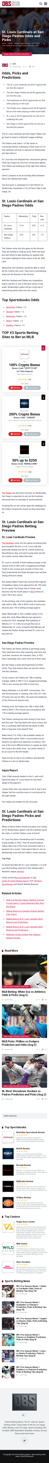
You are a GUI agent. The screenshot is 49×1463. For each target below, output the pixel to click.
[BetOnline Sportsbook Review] (24, 358)
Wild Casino (21, 1244)
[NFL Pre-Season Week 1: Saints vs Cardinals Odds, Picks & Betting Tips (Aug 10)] (8, 1297)
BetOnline (10, 307)
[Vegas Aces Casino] (8, 1232)
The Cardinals (8, 543)
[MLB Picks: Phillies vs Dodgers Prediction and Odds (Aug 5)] (24, 1021)
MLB (33, 592)
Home (4, 43)
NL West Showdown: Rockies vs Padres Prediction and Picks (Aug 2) (24, 1093)
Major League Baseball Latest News (27, 43)
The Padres (7, 493)
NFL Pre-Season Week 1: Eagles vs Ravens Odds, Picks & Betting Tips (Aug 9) (31, 1321)
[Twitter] (24, 1440)
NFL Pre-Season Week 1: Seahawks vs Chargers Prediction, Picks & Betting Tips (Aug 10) (31, 1306)
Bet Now (16, 388)
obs (14, 64)
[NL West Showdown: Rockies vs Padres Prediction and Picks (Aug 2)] (24, 1071)
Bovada (9, 312)
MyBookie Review (24, 1181)
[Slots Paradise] (8, 1272)
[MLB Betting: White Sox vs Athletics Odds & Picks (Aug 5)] (24, 971)
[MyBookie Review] (8, 1192)
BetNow (9, 325)
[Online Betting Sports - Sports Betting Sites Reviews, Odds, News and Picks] (11, 3)
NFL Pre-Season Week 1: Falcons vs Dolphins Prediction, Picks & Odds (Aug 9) (31, 1337)
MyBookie (10, 316)
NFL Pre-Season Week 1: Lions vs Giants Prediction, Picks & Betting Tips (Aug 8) (31, 1353)
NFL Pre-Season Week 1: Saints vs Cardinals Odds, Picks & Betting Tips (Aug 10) (31, 1288)
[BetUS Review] (24, 408)
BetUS (9, 321)
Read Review (33, 388)
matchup (20, 871)
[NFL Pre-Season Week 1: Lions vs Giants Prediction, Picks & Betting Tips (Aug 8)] (8, 1361)
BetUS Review (23, 1148)
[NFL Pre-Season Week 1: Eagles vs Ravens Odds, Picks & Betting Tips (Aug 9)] (8, 1329)
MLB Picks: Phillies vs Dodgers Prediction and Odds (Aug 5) (20, 1043)
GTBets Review (23, 1197)
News (10, 43)
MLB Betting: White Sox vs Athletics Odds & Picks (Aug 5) (24, 993)
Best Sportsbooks (22, 877)
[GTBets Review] (8, 1208)
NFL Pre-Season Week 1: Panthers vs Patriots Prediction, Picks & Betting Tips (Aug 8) (31, 1369)
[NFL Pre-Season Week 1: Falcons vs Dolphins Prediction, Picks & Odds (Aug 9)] (8, 1345)
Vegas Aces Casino (25, 1222)
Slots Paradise (23, 1262)
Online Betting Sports (19, 881)
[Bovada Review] (24, 454)
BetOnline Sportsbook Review (30, 1132)
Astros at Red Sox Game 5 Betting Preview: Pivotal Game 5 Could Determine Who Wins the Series (25, 903)
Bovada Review (23, 1165)
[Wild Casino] (8, 1254)
